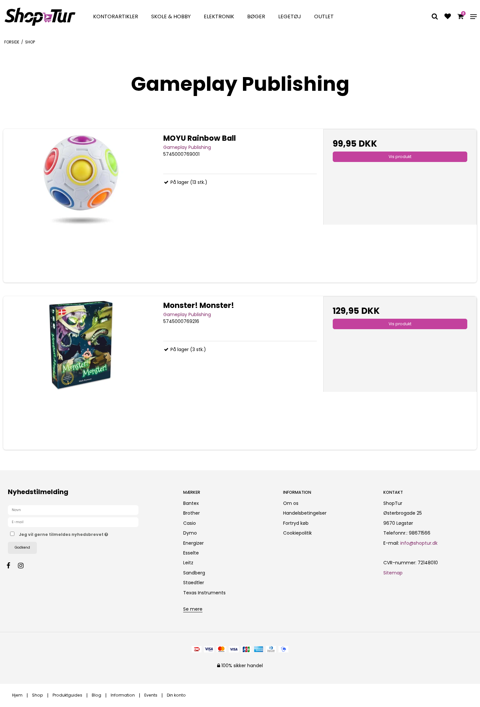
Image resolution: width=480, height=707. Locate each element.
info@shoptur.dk (419, 543)
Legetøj (289, 16)
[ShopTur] (40, 16)
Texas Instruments (204, 592)
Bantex (191, 503)
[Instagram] (24, 565)
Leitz (188, 562)
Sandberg (194, 573)
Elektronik (219, 16)
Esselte (191, 553)
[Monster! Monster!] (80, 373)
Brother (191, 513)
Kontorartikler (115, 16)
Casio (189, 523)
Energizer (193, 543)
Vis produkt (400, 156)
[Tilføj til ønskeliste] (447, 17)
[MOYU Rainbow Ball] (80, 205)
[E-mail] (73, 522)
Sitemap (393, 573)
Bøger (256, 16)
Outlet (324, 16)
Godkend (22, 547)
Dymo (190, 533)
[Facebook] (12, 565)
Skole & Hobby (171, 16)
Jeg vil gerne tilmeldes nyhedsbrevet (88, 533)
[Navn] (73, 509)
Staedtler (193, 582)
